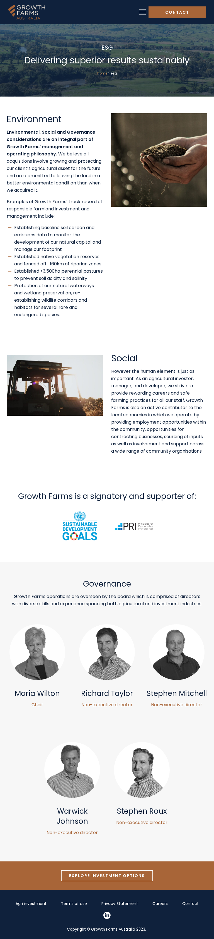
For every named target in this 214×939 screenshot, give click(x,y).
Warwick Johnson (72, 816)
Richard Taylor (107, 693)
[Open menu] (142, 12)
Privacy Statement (119, 903)
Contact (177, 12)
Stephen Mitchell (177, 693)
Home (102, 73)
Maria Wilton (37, 693)
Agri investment (31, 903)
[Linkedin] (107, 915)
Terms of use (74, 903)
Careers (160, 903)
